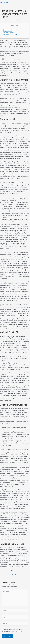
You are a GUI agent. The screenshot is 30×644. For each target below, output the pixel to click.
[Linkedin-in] (25, 3)
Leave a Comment (7, 20)
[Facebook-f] (20, 3)
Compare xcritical (7, 31)
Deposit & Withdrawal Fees (10, 34)
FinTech (15, 20)
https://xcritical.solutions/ (19, 557)
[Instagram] (22, 3)
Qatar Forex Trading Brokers (10, 29)
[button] (14, 3)
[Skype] (27, 3)
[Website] (15, 624)
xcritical (9, 416)
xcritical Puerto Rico (8, 32)
